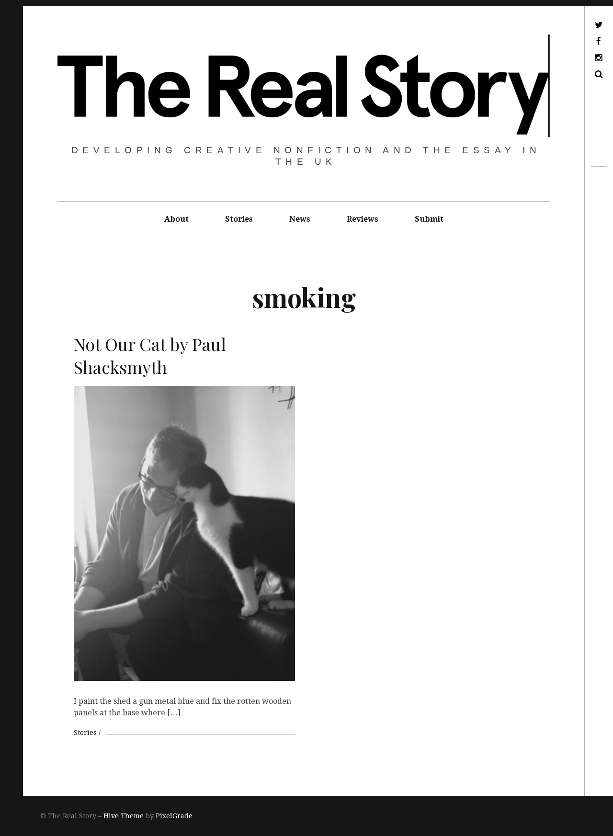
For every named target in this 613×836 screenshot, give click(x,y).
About (176, 219)
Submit (429, 219)
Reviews (362, 219)
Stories (239, 219)
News (299, 219)
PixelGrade (174, 816)
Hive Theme (123, 816)
